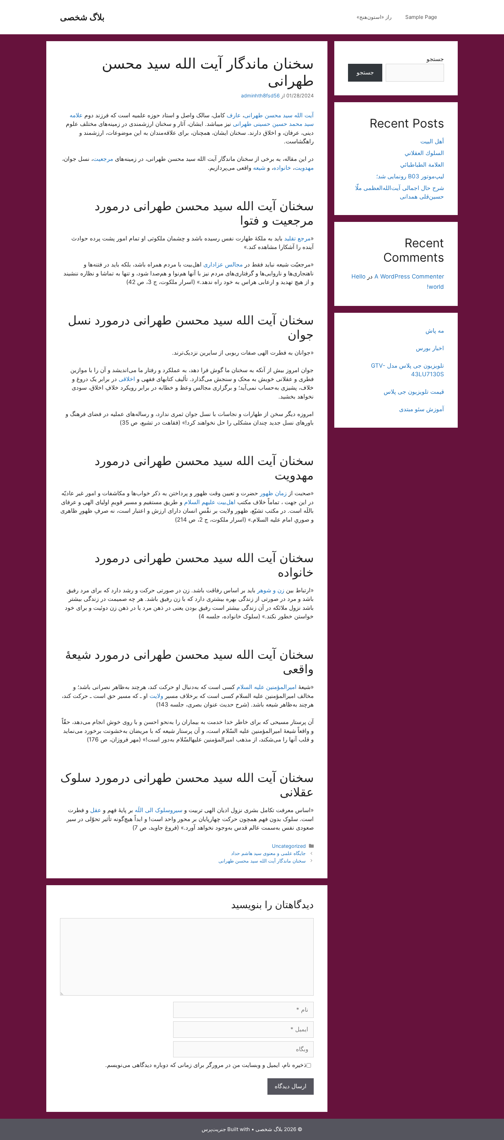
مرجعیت (103, 158)
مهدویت (304, 167)
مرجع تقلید (297, 238)
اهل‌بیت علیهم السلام (210, 502)
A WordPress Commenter (409, 276)
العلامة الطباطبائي (422, 164)
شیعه (259, 167)
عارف (234, 115)
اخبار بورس (430, 348)
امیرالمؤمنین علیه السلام (267, 687)
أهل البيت (432, 141)
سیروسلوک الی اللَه (158, 810)
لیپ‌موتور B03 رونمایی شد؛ (410, 176)
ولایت (156, 695)
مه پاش (434, 330)
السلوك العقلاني (424, 153)
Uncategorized (289, 846)
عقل (95, 810)
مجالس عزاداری (223, 264)
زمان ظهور (273, 493)
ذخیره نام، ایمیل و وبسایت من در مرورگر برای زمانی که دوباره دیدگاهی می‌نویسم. (206, 1064)
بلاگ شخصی (82, 17)
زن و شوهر (270, 590)
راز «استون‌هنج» (374, 17)
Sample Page (421, 17)
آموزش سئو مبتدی (421, 409)
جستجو (435, 59)
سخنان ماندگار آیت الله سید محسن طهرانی (262, 861)
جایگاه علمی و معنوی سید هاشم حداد (268, 853)
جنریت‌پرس (214, 1129)
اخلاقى (127, 379)
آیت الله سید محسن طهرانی (279, 115)
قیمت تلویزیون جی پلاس (414, 391)
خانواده (282, 167)
